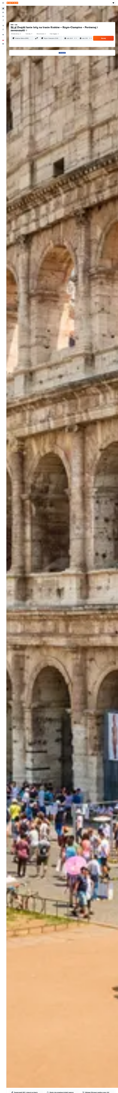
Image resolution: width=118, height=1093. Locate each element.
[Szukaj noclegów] (3, 12)
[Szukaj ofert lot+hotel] (3, 20)
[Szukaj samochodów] (3, 16)
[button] (3, 3)
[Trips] (3, 35)
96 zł (13, 27)
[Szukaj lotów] (3, 8)
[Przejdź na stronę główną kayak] (12, 3)
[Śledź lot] (3, 29)
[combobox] (16, 34)
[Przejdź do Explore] (3, 25)
